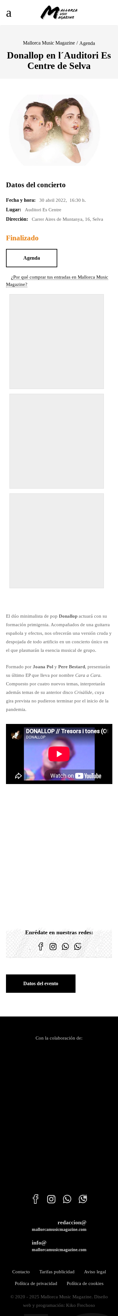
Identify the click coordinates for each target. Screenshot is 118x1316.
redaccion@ (59, 1225)
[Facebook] (40, 950)
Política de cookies (85, 1283)
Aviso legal (95, 1271)
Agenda (87, 43)
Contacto (21, 1271)
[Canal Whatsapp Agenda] (77, 950)
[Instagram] (53, 950)
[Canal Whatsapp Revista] (65, 950)
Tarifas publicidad (57, 1271)
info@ (59, 1245)
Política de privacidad (36, 1283)
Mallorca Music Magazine (49, 43)
